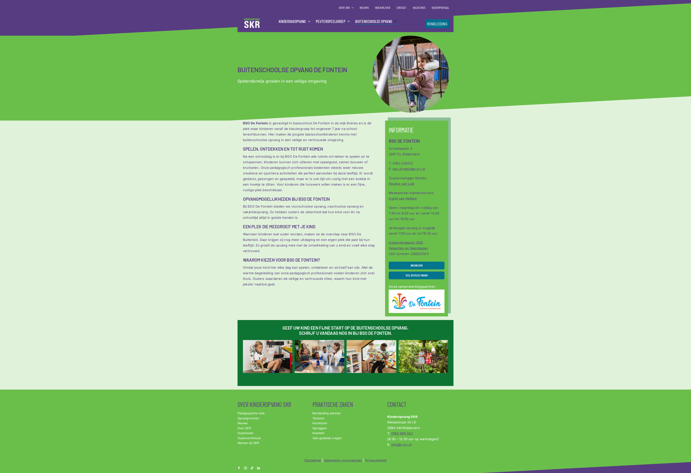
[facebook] (239, 468)
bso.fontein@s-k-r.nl (409, 169)
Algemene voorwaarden (343, 460)
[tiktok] (252, 468)
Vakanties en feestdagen (408, 248)
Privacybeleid (376, 460)
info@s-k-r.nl (401, 445)
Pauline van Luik (401, 184)
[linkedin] (258, 468)
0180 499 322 (402, 433)
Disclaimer (312, 460)
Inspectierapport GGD (406, 243)
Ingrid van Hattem (403, 198)
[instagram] (245, 468)
